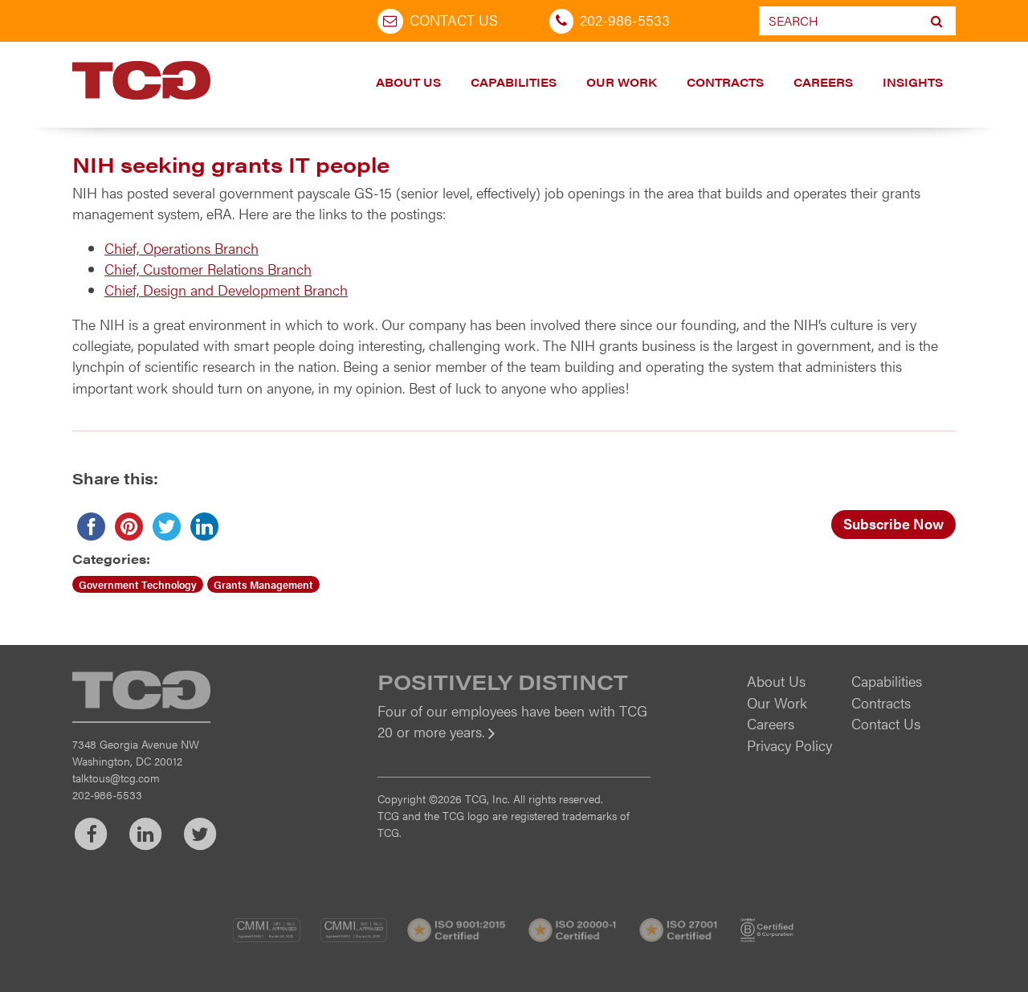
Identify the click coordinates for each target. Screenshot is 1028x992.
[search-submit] (937, 20)
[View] (514, 742)
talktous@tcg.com (116, 778)
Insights (913, 82)
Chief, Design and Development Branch (226, 290)
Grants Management (263, 584)
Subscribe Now (893, 523)
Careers (823, 82)
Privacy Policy (789, 745)
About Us (408, 82)
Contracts (725, 82)
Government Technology (138, 584)
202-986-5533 (625, 20)
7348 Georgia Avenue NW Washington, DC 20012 (135, 752)
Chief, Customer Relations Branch (208, 269)
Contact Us (454, 20)
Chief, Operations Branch (181, 248)
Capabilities (514, 82)
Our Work (621, 82)
